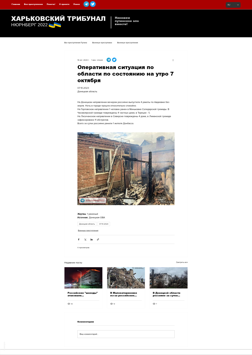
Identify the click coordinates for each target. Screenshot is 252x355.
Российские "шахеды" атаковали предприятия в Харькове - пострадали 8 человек (83, 294)
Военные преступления (127, 42)
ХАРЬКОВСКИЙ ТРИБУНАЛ (58, 18)
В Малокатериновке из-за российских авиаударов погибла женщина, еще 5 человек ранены (123, 294)
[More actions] (173, 60)
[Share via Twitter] (85, 239)
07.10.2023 (103, 224)
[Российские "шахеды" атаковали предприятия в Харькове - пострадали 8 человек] (83, 277)
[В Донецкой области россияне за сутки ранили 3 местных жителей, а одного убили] (169, 277)
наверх (4, 346)
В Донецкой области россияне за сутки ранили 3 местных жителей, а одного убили (166, 294)
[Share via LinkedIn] (91, 239)
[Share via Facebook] (78, 239)
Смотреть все (182, 262)
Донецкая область (87, 224)
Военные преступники (102, 42)
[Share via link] (98, 239)
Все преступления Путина (75, 42)
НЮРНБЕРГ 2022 (29, 24)
